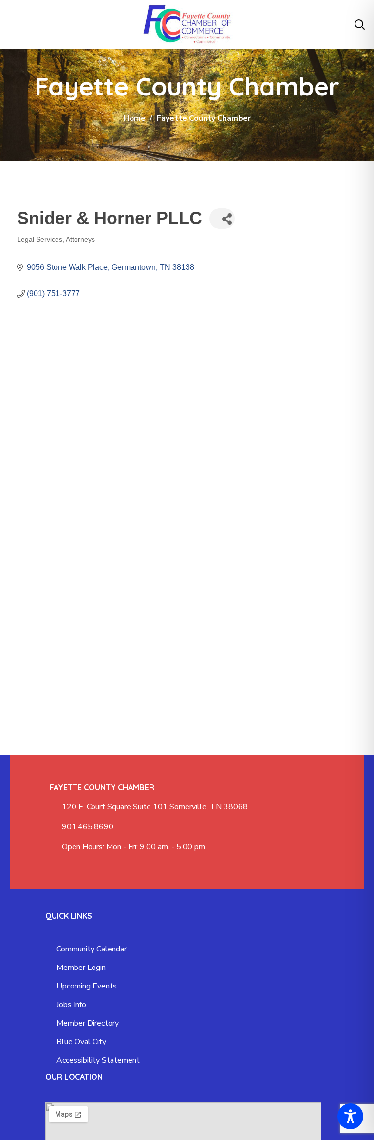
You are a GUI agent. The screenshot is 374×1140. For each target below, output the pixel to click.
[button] (359, 24)
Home (134, 118)
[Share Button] (222, 218)
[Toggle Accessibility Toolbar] (350, 1116)
